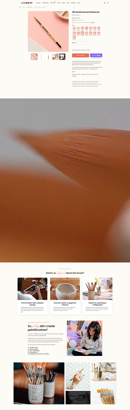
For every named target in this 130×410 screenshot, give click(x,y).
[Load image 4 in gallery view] (55, 57)
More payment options (96, 57)
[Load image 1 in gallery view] (34, 57)
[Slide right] (67, 56)
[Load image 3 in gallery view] (48, 57)
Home (20, 7)
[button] (38, 3)
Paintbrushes (29, 7)
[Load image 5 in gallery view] (62, 57)
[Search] (104, 2)
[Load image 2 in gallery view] (41, 57)
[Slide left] (29, 56)
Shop (24, 7)
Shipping (73, 20)
